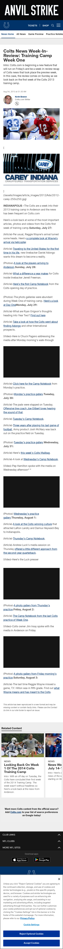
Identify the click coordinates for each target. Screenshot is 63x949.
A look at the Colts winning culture (32, 523)
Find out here (38, 315)
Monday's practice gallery (28, 394)
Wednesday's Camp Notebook (40, 459)
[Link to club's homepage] (6, 24)
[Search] (52, 25)
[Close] (59, 879)
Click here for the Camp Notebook (32, 383)
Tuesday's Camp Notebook (28, 418)
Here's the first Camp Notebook (30, 283)
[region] (31, 912)
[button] (31, 362)
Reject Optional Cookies (32, 933)
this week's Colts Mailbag (35, 452)
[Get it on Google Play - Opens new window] (42, 861)
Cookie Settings (31, 924)
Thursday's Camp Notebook (29, 538)
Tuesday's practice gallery (28, 442)
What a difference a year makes (30, 273)
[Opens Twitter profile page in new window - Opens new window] (17, 103)
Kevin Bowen (21, 97)
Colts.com (15, 812)
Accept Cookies (31, 943)
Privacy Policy (27, 918)
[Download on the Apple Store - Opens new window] (19, 860)
